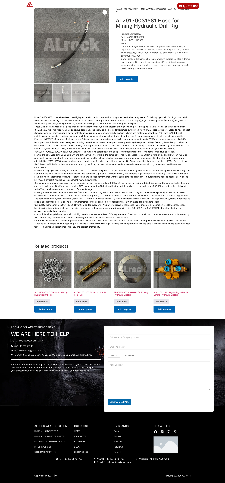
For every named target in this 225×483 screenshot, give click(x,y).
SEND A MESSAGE (119, 402)
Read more (42, 301)
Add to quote (126, 79)
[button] (104, 12)
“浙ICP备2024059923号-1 (178, 475)
